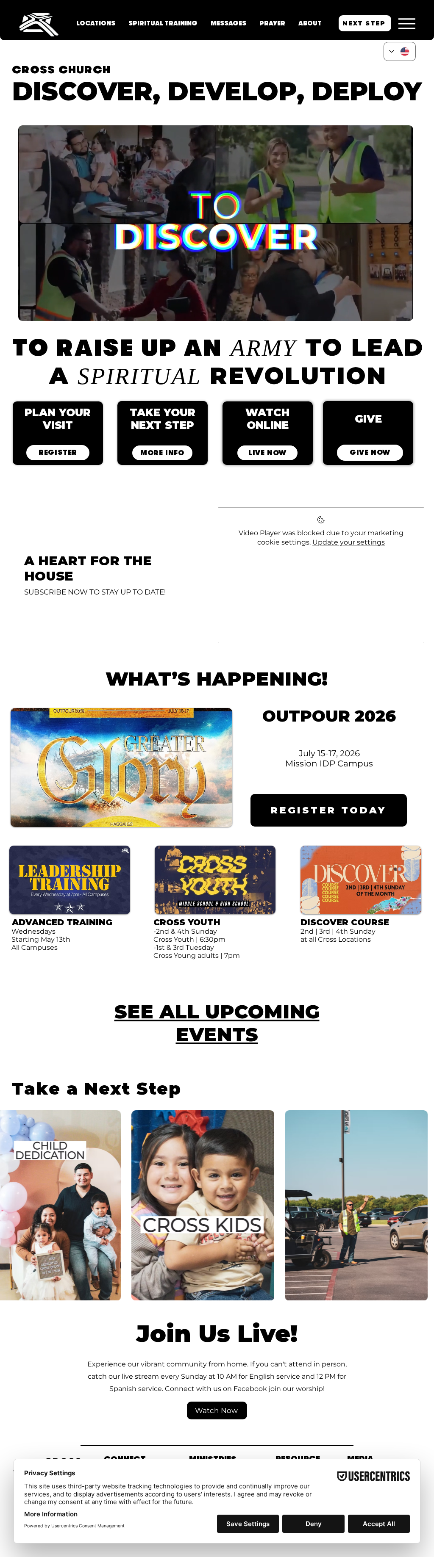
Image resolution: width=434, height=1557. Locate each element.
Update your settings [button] (348, 542)
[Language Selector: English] (400, 51)
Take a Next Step (96, 1088)
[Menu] (407, 23)
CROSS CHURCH (61, 70)
